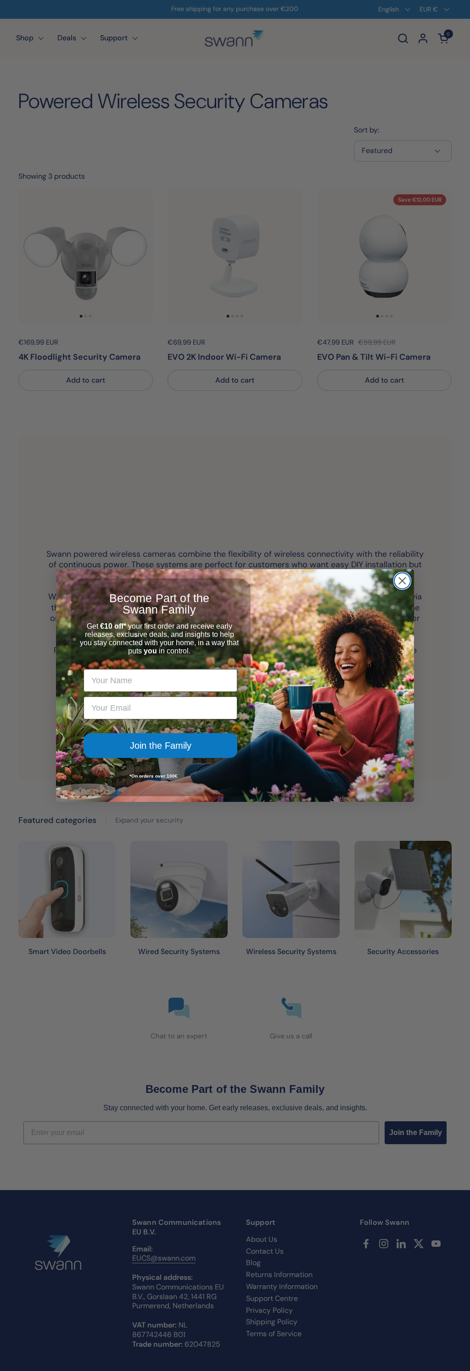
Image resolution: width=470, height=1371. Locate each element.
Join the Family (160, 745)
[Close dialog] (402, 581)
